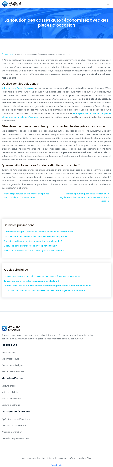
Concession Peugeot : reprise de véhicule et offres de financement (38, 231)
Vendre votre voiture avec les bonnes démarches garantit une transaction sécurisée (47, 285)
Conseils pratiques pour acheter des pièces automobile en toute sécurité (26, 195)
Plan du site (56, 465)
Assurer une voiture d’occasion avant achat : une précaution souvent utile (42, 276)
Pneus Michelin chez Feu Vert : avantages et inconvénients (34, 250)
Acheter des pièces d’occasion (18, 88)
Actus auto (9, 54)
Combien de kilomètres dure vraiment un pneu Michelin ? (33, 241)
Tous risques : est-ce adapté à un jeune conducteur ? (31, 280)
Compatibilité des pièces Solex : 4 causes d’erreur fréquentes (35, 236)
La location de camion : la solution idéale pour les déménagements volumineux (44, 290)
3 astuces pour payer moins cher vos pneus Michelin (30, 245)
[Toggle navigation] (108, 4)
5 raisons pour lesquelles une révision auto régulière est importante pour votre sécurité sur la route (84, 197)
